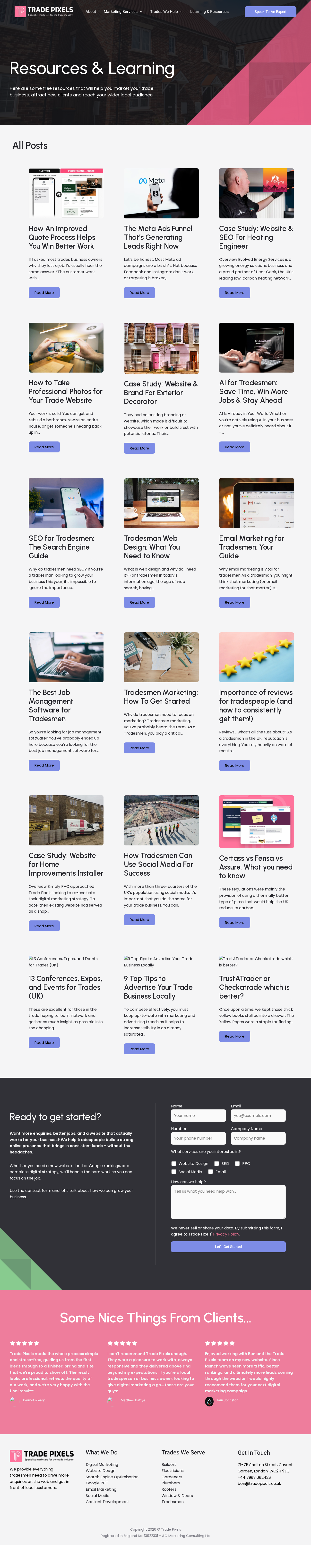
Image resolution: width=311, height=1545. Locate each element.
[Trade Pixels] (44, 11)
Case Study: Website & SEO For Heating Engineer (256, 237)
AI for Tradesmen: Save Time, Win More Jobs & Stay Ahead (253, 391)
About (91, 12)
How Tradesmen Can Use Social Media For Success (158, 864)
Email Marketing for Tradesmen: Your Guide (251, 547)
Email (236, 1106)
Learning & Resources (209, 12)
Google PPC (97, 1483)
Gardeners (172, 1477)
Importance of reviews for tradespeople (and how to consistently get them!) (256, 705)
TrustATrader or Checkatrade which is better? (254, 987)
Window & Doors (177, 1495)
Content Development (107, 1502)
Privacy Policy (226, 1234)
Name (176, 1106)
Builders (169, 1464)
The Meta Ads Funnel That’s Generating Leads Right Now (158, 237)
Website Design (100, 1470)
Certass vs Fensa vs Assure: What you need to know (256, 867)
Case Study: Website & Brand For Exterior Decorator (161, 393)
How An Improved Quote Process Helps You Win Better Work (62, 237)
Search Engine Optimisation (112, 1477)
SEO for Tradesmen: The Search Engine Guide (61, 547)
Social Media (97, 1495)
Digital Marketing (102, 1464)
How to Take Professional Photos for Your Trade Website (66, 391)
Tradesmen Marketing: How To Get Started (161, 697)
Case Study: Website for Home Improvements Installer (66, 864)
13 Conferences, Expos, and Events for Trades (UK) (65, 987)
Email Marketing (101, 1489)
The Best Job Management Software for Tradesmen (51, 705)
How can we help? (188, 1182)
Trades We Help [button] (164, 12)
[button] (140, 11)
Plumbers (171, 1483)
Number (179, 1129)
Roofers (169, 1489)
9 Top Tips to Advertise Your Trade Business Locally (158, 987)
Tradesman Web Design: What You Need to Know (152, 547)
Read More (44, 292)
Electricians (173, 1470)
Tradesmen (173, 1502)
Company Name (246, 1129)
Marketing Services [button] (121, 12)
